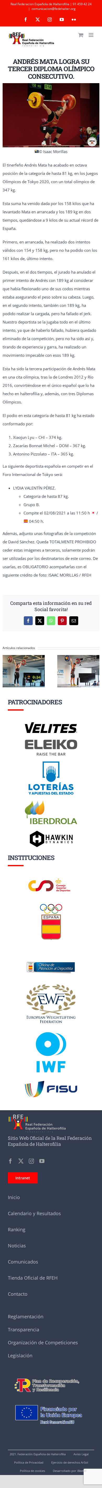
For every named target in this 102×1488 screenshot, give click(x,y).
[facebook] (10, 1161)
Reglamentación (25, 1316)
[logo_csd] (51, 879)
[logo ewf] (51, 985)
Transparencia (23, 1329)
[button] (6, 671)
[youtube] (41, 1161)
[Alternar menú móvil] (91, 35)
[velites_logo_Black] (51, 724)
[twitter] (21, 1161)
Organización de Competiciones (43, 1342)
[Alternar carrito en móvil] (80, 35)
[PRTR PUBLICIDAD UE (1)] (51, 1375)
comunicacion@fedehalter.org (54, 8)
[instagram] (31, 1161)
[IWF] (51, 1028)
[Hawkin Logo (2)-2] (51, 832)
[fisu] (51, 1082)
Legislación (20, 1355)
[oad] (51, 954)
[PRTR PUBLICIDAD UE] (51, 1399)
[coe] (51, 904)
